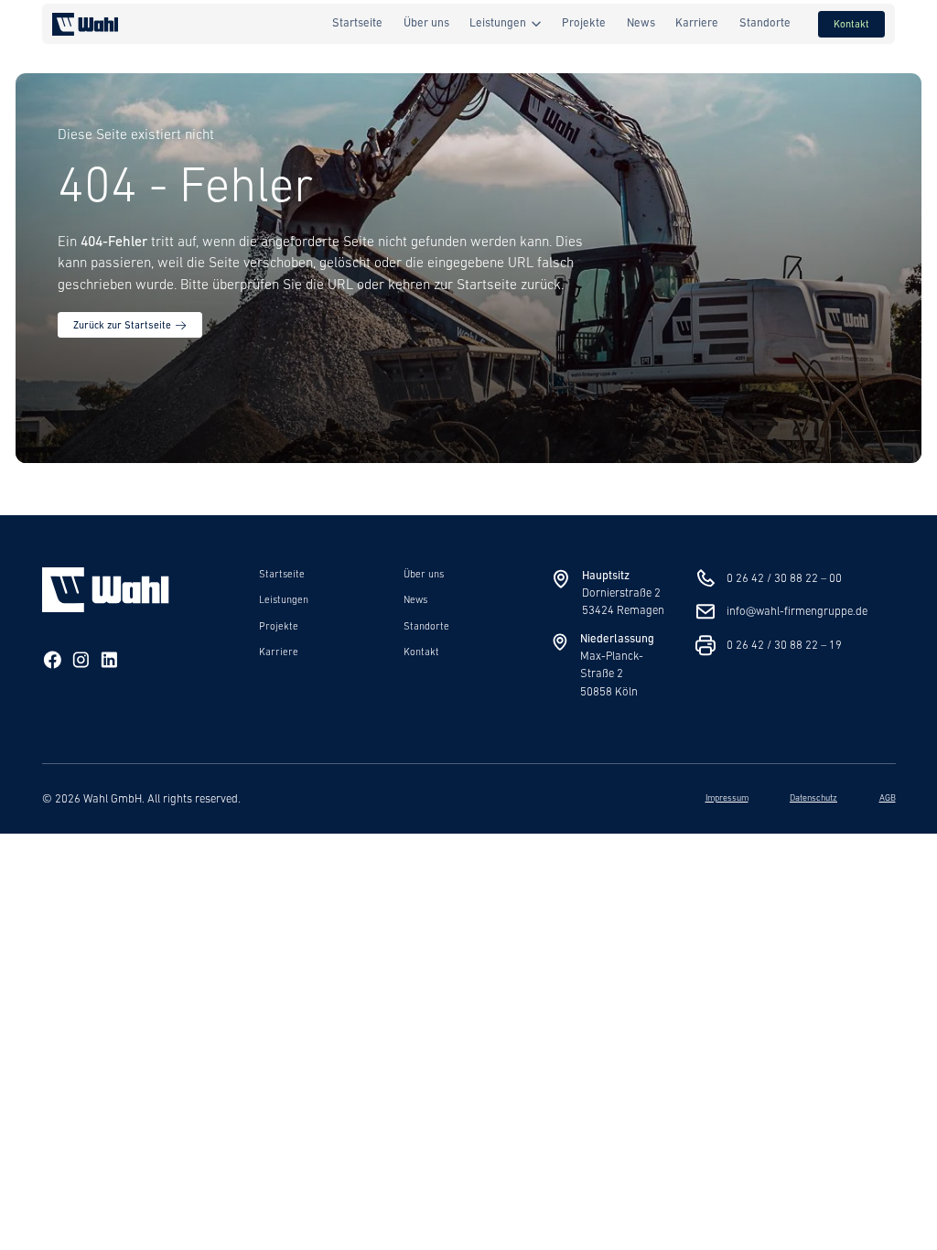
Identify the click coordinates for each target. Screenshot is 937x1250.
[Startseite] (105, 609)
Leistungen (283, 600)
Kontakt (421, 652)
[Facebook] (52, 662)
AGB (887, 798)
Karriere (278, 652)
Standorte (426, 626)
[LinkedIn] (109, 662)
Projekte (278, 626)
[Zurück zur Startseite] (85, 25)
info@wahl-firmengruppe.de (797, 612)
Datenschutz (813, 798)
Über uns (424, 574)
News (415, 600)
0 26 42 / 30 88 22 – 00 (784, 579)
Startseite (282, 574)
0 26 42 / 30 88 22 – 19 (784, 646)
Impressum (727, 798)
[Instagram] (81, 662)
